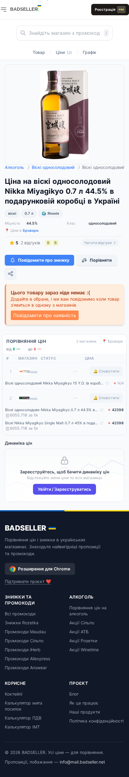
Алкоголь (17, 167)
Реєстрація (109, 9)
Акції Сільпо (81, 622)
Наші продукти (84, 711)
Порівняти (101, 260)
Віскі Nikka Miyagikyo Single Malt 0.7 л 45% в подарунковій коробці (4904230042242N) (52, 423)
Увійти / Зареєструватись (64, 489)
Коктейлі (13, 693)
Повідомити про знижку (43, 260)
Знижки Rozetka (21, 622)
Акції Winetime (84, 649)
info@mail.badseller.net (82, 761)
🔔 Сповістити (106, 371)
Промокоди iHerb (22, 649)
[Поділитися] (10, 273)
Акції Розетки (83, 640)
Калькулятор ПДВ (23, 717)
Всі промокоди (20, 613)
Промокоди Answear (26, 667)
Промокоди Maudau (25, 631)
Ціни (64, 52)
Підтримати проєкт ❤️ (28, 581)
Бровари (30, 230)
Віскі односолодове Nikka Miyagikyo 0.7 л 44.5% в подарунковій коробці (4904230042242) (52, 410)
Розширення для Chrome (44, 568)
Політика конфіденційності (96, 720)
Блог (74, 693)
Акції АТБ (78, 631)
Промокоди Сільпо (24, 640)
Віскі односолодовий (56, 167)
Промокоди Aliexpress (27, 658)
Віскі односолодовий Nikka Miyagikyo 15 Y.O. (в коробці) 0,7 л (54, 383)
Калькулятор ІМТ (22, 726)
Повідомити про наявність (44, 315)
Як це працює (83, 702)
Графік (89, 52)
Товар (39, 52)
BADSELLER (25, 528)
